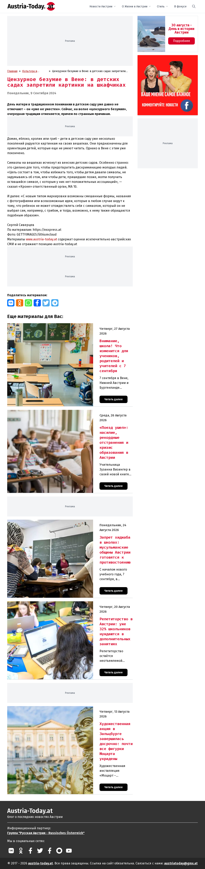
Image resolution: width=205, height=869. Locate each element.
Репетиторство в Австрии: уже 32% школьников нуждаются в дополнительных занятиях (66, 603)
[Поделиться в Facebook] (37, 302)
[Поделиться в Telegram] (54, 302)
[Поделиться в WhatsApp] (28, 302)
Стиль (161, 6)
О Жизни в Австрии (134, 6)
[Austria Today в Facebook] (30, 851)
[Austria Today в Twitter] (40, 851)
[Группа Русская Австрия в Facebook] (50, 851)
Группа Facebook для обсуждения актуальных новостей (163, 59)
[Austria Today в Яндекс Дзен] (59, 851)
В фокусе (180, 6)
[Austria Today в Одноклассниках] (21, 851)
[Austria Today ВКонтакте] (11, 851)
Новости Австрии (100, 6)
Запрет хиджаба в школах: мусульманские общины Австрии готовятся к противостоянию (66, 521)
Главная (12, 71)
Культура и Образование (31, 71)
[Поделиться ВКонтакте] (10, 302)
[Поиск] (194, 6)
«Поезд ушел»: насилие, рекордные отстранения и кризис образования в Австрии (62, 412)
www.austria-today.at (41, 239)
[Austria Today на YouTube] (69, 851)
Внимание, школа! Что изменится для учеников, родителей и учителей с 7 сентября (62, 325)
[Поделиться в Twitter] (46, 302)
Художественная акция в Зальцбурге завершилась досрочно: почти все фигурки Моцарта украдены (67, 710)
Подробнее (181, 41)
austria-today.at (40, 863)
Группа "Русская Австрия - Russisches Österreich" (45, 833)
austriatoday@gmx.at (181, 863)
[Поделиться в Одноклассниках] (19, 302)
